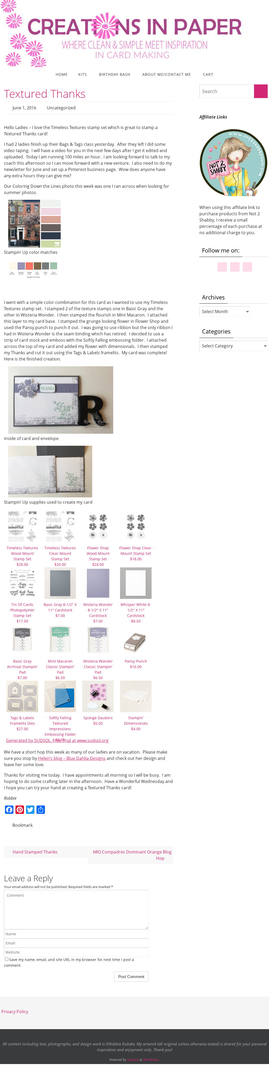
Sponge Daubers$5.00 (98, 719)
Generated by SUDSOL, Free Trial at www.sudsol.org (57, 739)
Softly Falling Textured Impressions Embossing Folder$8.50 (60, 727)
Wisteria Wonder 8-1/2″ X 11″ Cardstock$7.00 (98, 611)
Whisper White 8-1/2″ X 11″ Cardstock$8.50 (136, 611)
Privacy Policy (14, 1008)
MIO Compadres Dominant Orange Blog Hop (132, 852)
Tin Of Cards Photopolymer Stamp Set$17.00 (22, 611)
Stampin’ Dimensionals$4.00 (136, 722)
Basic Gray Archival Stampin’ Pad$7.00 (22, 668)
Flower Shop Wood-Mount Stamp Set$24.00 (98, 554)
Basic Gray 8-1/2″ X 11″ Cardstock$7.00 (60, 608)
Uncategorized (61, 107)
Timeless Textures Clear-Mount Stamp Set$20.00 (60, 554)
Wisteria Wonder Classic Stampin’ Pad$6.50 (98, 668)
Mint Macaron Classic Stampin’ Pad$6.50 (60, 668)
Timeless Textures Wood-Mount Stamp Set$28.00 (22, 554)
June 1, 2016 (24, 107)
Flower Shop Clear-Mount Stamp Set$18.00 (135, 552)
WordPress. (151, 1056)
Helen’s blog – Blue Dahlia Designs (72, 757)
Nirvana (133, 1056)
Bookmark (22, 823)
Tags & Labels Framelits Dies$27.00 (22, 722)
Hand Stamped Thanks (35, 849)
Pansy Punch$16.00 (136, 662)
